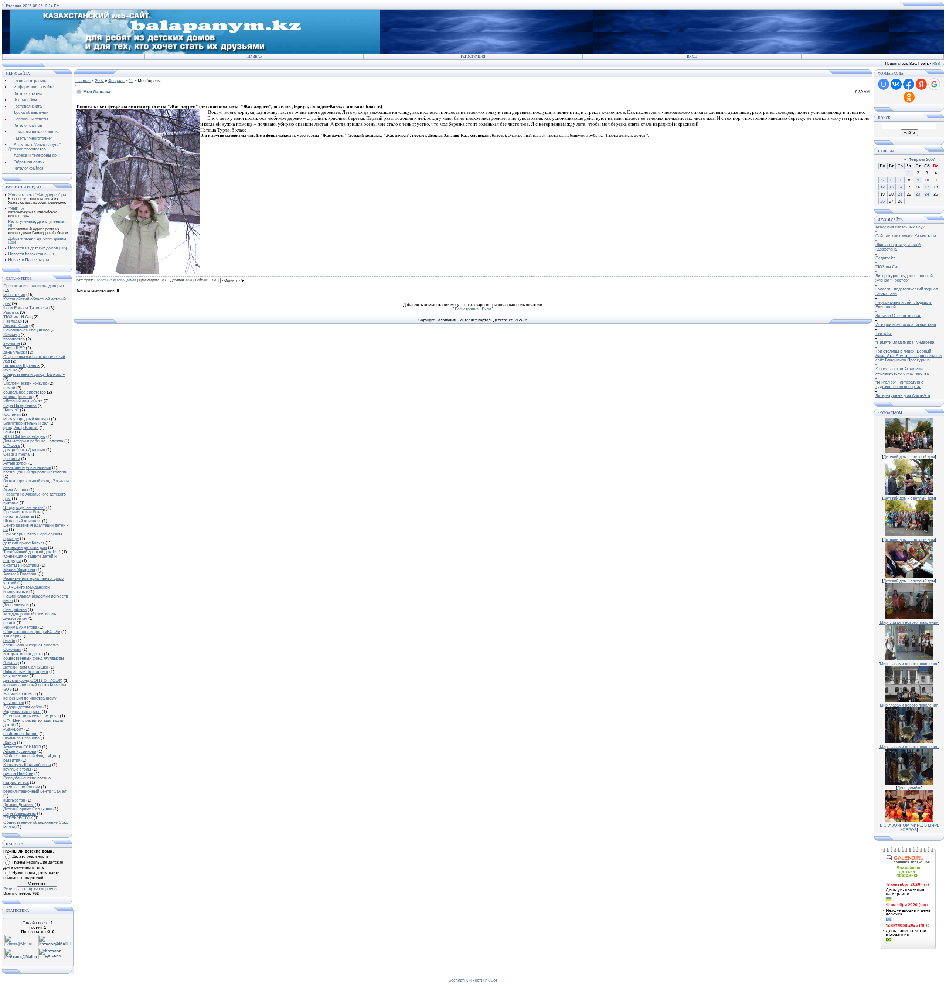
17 (927, 187)
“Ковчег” (11, 410)
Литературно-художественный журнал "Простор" (904, 277)
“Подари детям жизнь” (24, 507)
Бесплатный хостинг (468, 980)
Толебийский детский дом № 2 (32, 552)
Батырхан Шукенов (21, 365)
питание (10, 503)
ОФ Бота (11, 445)
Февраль (116, 80)
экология (11, 343)
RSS (936, 63)
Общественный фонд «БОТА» (31, 631)
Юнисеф (11, 334)
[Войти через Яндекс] (921, 84)
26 (882, 201)
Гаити (8, 432)
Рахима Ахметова (20, 627)
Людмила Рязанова (21, 738)
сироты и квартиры (21, 565)
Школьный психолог (22, 520)
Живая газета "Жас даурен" (34, 195)
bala (189, 280)
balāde (9, 640)
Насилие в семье (19, 693)
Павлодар (12, 321)
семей (9, 387)
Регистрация (473, 56)
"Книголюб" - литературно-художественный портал (900, 384)
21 (900, 194)
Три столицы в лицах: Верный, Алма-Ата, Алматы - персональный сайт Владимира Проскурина (908, 355)
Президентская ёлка (22, 512)
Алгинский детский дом (25, 547)
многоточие (14, 294)
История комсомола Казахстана (905, 324)
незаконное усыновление (27, 467)
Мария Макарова (19, 569)
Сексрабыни (15, 609)
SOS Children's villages (24, 436)
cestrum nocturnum (20, 733)
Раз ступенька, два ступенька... (38, 221)
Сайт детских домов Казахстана (905, 236)
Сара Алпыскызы (19, 813)
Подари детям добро (22, 707)
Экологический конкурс (25, 383)
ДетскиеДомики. (18, 804)
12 (131, 80)
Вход (692, 56)
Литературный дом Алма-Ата (902, 395)
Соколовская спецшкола (26, 330)
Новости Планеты (25, 260)
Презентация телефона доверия (33, 285)
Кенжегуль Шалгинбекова (27, 764)
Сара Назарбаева (20, 405)
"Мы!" (13, 208)
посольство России (21, 787)
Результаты (14, 889)
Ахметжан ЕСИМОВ (22, 747)
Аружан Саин (15, 325)
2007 (99, 80)
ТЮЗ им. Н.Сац (18, 316)
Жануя (9, 742)
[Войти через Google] (934, 84)
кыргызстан (14, 800)
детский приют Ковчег (23, 543)
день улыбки (15, 352)
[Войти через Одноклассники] (909, 97)
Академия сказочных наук (900, 227)
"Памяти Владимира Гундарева (904, 342)
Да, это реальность (30, 856)
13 (891, 187)
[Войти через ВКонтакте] (896, 84)
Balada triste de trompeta (25, 671)
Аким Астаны (15, 489)
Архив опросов (42, 889)
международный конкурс (26, 418)
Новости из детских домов (33, 248)
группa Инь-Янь (18, 773)
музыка (10, 370)
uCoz (493, 980)
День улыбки (909, 788)
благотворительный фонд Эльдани (36, 481)
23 (918, 194)
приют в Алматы (18, 516)
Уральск (11, 312)
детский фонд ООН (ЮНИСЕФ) (32, 680)
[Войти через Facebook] (908, 84)
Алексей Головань (20, 574)
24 (927, 194)
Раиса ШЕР (14, 348)
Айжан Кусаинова (19, 751)
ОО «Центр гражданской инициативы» (26, 589)
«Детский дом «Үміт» (22, 401)
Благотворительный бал (25, 423)
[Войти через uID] (883, 84)
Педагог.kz (885, 258)
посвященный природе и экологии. (35, 472)
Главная (254, 56)
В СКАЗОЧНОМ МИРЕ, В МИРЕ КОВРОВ (909, 827)
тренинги (11, 458)
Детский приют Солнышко (27, 809)
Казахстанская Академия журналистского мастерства (902, 371)
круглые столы (17, 769)
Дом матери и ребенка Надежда (33, 441)
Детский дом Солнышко (25, 667)
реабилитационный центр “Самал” (35, 791)
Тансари (11, 636)
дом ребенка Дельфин (24, 450)
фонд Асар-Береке (20, 427)
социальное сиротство (24, 392)
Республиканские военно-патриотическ (27, 780)
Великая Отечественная (898, 315)
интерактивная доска (23, 654)
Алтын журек (15, 463)
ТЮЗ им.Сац (887, 267)
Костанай (12, 414)
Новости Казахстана (27, 254)
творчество (14, 339)
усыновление (15, 676)
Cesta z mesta (16, 454)
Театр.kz (883, 333)
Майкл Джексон (17, 396)
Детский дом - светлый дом (909, 457)
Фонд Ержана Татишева (25, 308)
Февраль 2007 (922, 159)
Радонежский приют (22, 711)
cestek (9, 622)
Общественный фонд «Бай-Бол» (34, 374)
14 (900, 187)
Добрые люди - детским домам (37, 238)
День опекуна (16, 605)
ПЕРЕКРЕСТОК (18, 818)
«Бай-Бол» (13, 729)
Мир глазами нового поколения (909, 622)
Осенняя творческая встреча (31, 716)
